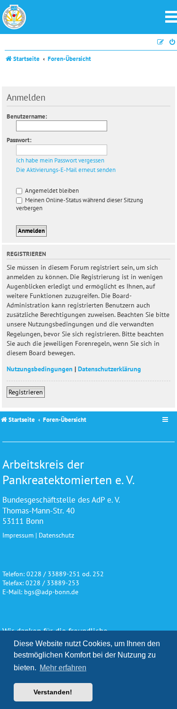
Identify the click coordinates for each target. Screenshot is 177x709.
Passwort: (19, 140)
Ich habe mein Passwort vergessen (60, 160)
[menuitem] (173, 42)
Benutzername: (27, 116)
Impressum (18, 534)
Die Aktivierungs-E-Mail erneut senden (66, 170)
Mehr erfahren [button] (63, 668)
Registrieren (25, 391)
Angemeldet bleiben (51, 191)
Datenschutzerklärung (109, 368)
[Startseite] (14, 17)
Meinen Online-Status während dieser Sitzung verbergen (79, 204)
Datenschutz (56, 534)
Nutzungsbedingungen (40, 368)
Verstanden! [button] (53, 692)
